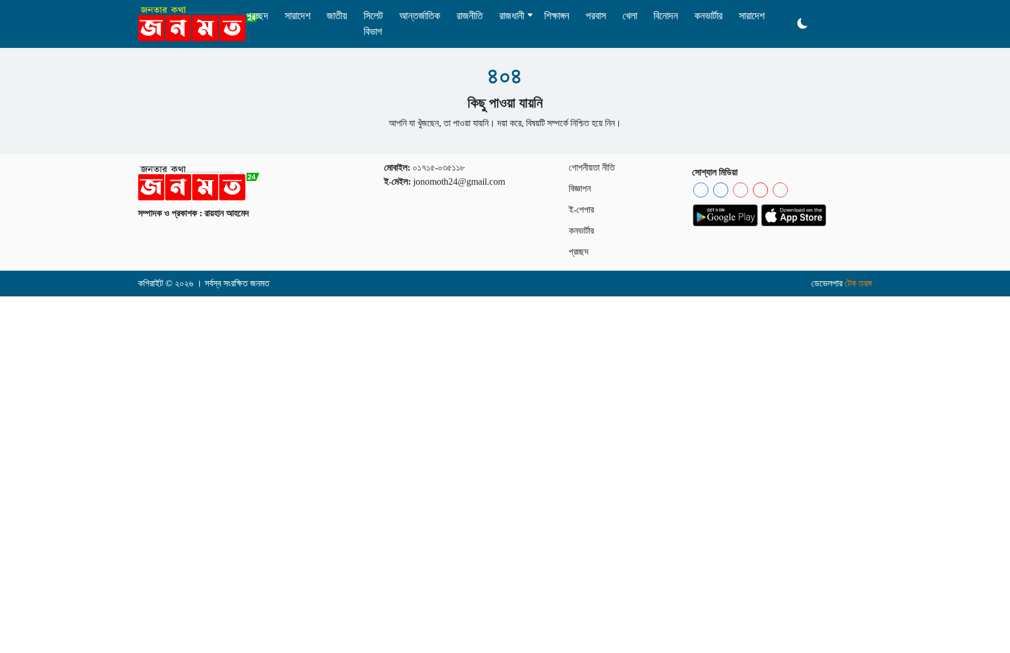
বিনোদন (665, 16)
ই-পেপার (581, 210)
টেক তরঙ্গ (858, 283)
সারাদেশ (297, 16)
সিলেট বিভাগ (373, 23)
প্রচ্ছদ (257, 16)
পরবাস (596, 16)
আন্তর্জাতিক (419, 16)
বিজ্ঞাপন (580, 189)
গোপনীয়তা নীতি (592, 167)
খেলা (629, 16)
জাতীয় (337, 16)
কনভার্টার (708, 16)
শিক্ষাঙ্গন (556, 16)
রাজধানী (511, 16)
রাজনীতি (469, 16)
